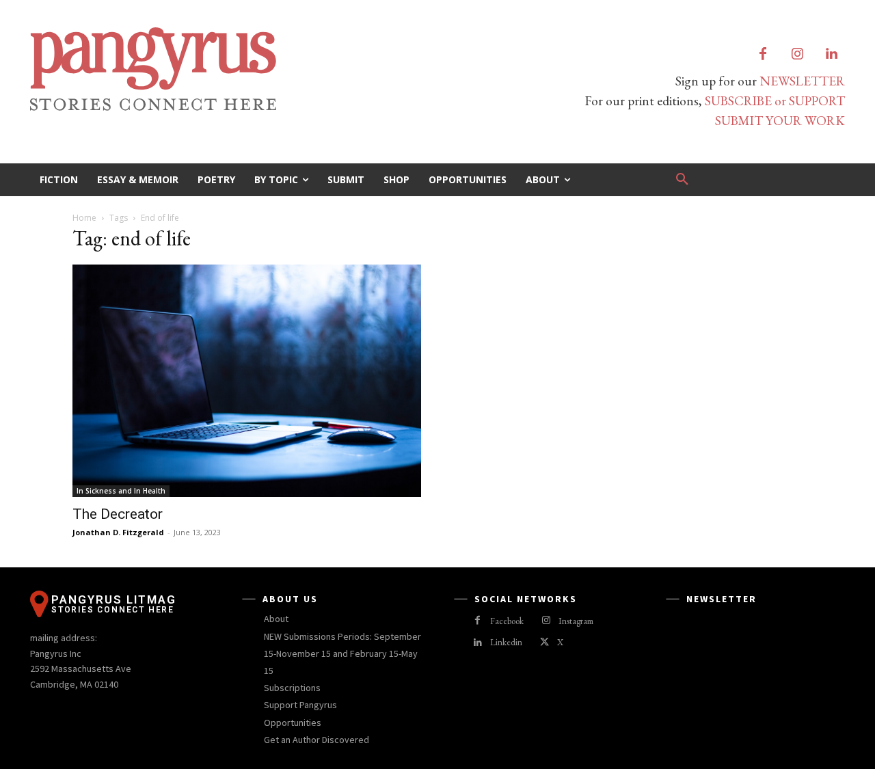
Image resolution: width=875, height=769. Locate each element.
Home (84, 218)
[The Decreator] (246, 381)
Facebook (507, 621)
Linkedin (506, 642)
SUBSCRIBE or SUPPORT (775, 100)
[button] (682, 179)
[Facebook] (763, 54)
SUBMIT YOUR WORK (780, 120)
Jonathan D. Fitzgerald (118, 532)
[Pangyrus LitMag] (225, 69)
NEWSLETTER (802, 81)
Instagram (575, 621)
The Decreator (117, 514)
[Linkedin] (831, 54)
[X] (544, 642)
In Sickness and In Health (121, 491)
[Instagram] (797, 54)
